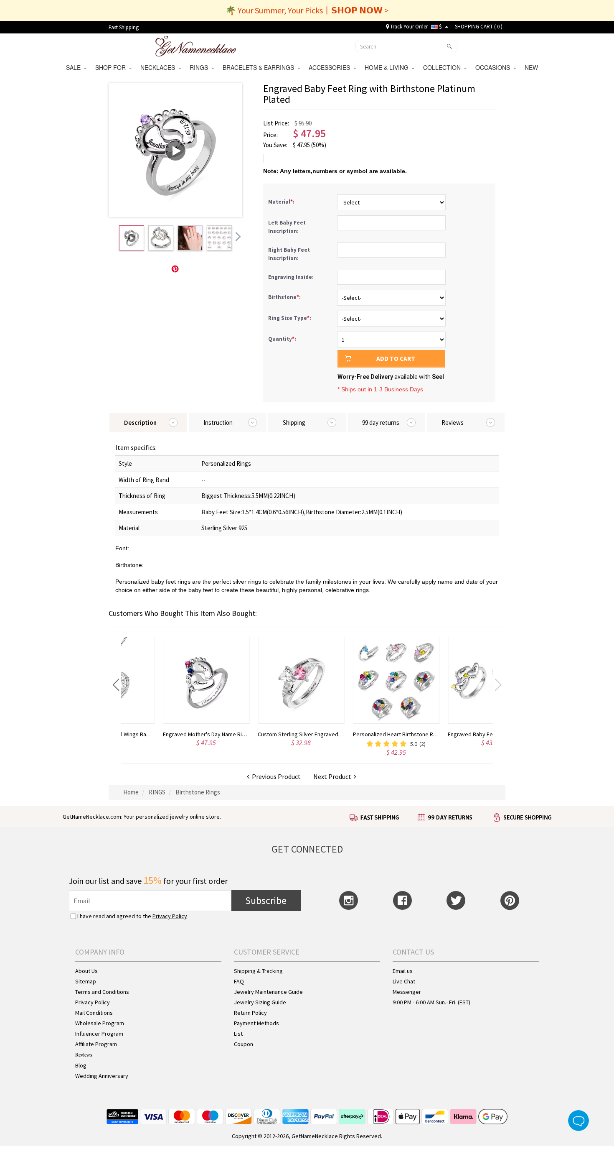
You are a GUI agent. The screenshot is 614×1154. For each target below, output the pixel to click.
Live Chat (404, 981)
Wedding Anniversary (101, 1076)
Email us (403, 971)
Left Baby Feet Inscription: (287, 227)
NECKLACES (159, 67)
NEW (532, 67)
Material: (282, 201)
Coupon (243, 1044)
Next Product (333, 776)
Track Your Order (408, 26)
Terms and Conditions (102, 992)
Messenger (407, 992)
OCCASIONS (494, 67)
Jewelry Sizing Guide (260, 1002)
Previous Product (275, 776)
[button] (116, 685)
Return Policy (250, 1012)
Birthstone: (285, 297)
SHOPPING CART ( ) (478, 26)
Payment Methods (256, 1023)
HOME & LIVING (388, 67)
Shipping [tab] (294, 422)
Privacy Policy (169, 916)
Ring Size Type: (290, 318)
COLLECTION (443, 67)
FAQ (239, 981)
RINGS (200, 67)
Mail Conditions (94, 1012)
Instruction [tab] (218, 422)
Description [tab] (140, 422)
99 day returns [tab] (380, 422)
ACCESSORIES (331, 67)
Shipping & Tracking (258, 971)
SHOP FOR (112, 67)
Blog (80, 1065)
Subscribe (266, 900)
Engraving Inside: (291, 277)
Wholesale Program (99, 1023)
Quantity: (282, 338)
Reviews (83, 1055)
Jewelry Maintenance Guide (268, 992)
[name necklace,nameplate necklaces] (195, 45)
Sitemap (85, 981)
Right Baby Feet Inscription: (289, 254)
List (238, 1033)
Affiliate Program (96, 1044)
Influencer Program (99, 1033)
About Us (86, 971)
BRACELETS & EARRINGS (260, 67)
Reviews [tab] (452, 422)
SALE (75, 67)
